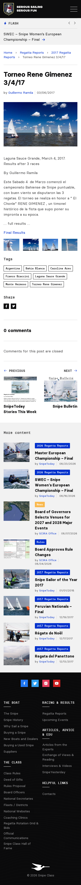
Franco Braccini (17, 276)
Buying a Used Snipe (19, 745)
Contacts (49, 794)
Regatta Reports (32, 52)
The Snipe (11, 713)
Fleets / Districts (16, 805)
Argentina (13, 268)
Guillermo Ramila (20, 93)
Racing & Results (58, 703)
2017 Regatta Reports (52, 572)
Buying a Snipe (15, 732)
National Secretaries (18, 798)
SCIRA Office (47, 533)
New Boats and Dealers (21, 739)
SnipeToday (46, 463)
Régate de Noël (48, 633)
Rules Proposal (14, 786)
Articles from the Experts (54, 747)
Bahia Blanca (35, 268)
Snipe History (13, 720)
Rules (41, 542)
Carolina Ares (60, 268)
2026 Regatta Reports (52, 445)
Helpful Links (55, 783)
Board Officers (14, 792)
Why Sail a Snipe (16, 726)
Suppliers (10, 751)
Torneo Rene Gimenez (47, 284)
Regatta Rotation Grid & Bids (21, 825)
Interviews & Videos (57, 766)
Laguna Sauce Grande (50, 276)
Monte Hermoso (16, 284)
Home (8, 52)
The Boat (12, 703)
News (40, 504)
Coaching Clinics (16, 818)
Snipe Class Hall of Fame (17, 846)
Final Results (14, 232)
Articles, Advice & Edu (58, 732)
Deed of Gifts (13, 779)
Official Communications (16, 835)
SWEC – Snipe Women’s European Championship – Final (54, 485)
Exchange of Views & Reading (58, 757)
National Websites (17, 811)
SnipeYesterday (53, 772)
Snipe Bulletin (65, 406)
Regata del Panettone (54, 656)
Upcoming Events (55, 720)
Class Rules (12, 773)
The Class (13, 762)
